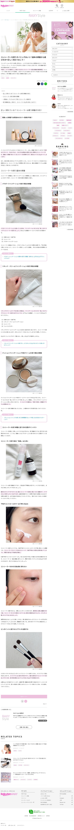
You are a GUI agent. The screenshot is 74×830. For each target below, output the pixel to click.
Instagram (62, 798)
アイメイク (54, 54)
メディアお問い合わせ (45, 796)
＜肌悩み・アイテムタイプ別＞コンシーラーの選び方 (17, 99)
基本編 (8, 77)
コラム (53, 67)
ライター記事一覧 (42, 720)
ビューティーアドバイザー (27, 802)
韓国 (58, 125)
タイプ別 (20, 765)
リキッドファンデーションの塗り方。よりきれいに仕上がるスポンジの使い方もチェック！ (24, 344)
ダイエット (55, 135)
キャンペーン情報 (37, 10)
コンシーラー (13, 77)
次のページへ (24, 696)
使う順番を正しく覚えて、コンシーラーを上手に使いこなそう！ (19, 102)
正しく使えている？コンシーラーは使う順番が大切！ (17, 93)
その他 (53, 70)
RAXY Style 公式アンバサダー (59, 122)
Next (44, 704)
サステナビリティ (20, 825)
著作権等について (41, 815)
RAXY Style (22, 10)
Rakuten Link (62, 802)
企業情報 (26, 815)
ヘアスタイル (58, 130)
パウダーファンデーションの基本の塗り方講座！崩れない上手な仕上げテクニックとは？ (24, 257)
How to (3, 77)
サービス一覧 (3, 825)
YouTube (61, 804)
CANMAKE (35, 779)
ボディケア (54, 57)
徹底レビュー (16, 779)
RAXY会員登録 (63, 793)
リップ (20, 750)
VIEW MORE (70, 111)
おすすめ (61, 120)
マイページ (23, 798)
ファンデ (69, 135)
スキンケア (54, 48)
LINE (61, 800)
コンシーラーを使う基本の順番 (11, 96)
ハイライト (29, 779)
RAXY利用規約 (44, 802)
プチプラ (56, 133)
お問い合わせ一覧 (11, 825)
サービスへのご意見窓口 (46, 800)
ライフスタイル (59, 138)
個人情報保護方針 (32, 815)
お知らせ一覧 (43, 793)
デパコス (62, 135)
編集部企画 (69, 120)
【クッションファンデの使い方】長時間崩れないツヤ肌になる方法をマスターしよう (24, 418)
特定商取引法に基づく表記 (46, 804)
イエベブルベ (23, 779)
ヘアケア (54, 60)
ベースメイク (7, 76)
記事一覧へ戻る (24, 727)
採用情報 (48, 815)
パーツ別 (62, 133)
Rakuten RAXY (7, 6)
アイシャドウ (56, 128)
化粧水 (69, 133)
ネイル (53, 63)
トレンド (63, 128)
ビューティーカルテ (25, 800)
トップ (8, 10)
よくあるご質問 (65, 10)
